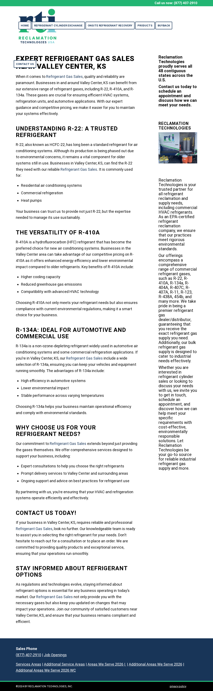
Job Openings (55, 655)
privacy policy (178, 686)
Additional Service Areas (64, 664)
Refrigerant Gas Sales (79, 169)
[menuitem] (25, 25)
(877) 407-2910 (185, 3)
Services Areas (28, 664)
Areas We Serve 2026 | (107, 664)
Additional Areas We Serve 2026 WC (46, 670)
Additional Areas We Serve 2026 (155, 664)
